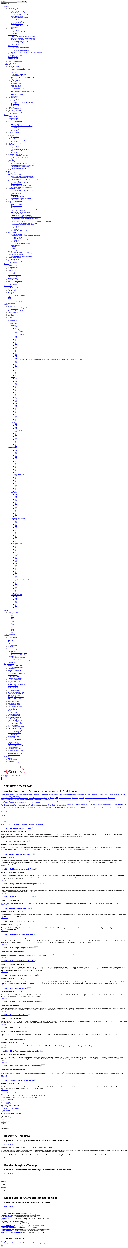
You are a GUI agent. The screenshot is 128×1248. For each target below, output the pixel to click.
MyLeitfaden (11, 314)
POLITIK (14, 493)
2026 (16, 326)
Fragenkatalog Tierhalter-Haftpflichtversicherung (24, 179)
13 (24, 1096)
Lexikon (23, 1243)
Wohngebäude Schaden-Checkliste (20, 661)
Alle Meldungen (5, 1097)
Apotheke (21, 330)
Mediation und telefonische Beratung (21, 215)
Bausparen (10, 268)
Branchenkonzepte (13, 58)
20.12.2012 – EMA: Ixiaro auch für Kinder (16, 897)
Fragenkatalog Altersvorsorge (19, 168)
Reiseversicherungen (13, 259)
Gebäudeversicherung (14, 188)
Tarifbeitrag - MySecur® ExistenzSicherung (23, 39)
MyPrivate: (4, 1221)
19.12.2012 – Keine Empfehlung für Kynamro (17, 948)
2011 (16, 350)
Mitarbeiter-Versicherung (14, 53)
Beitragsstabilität (15, 90)
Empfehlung (11, 761)
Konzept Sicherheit (13, 173)
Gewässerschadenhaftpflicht (15, 693)
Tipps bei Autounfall (16, 204)
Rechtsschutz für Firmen (14, 731)
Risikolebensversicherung (15, 121)
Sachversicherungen (13, 741)
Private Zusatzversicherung (15, 80)
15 (29, 1096)
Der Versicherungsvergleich (15, 665)
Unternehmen (8, 286)
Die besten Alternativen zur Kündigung (22, 126)
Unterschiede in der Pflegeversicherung (22, 102)
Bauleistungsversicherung (15, 201)
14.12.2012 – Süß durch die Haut (13, 1028)
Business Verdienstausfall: (8, 1230)
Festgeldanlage (12, 270)
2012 (16, 348)
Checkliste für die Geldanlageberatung (21, 282)
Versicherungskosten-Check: (9, 1215)
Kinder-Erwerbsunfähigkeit (15, 254)
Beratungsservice (12, 320)
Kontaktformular (12, 759)
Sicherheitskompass (13, 312)
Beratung (6, 304)
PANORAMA (15, 554)
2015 (16, 344)
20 (41, 1096)
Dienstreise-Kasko (13, 57)
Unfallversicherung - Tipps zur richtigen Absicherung (25, 235)
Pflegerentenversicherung (15, 720)
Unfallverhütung (15, 242)
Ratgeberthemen (12, 637)
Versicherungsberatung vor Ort (19, 308)
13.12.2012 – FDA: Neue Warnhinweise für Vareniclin (20, 1051)
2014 (16, 345)
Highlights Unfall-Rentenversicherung (21, 253)
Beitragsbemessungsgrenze (18, 74)
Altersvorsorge (12, 668)
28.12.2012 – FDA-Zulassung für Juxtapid (16, 828)
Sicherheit (7, 171)
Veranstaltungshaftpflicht (14, 748)
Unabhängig (11, 300)
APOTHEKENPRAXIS (18, 518)
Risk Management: (6, 1213)
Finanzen (6, 264)
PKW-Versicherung (13, 725)
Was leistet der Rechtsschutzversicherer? (22, 212)
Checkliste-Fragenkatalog (15, 61)
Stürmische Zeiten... (16, 193)
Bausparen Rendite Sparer (15, 681)
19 (39, 1096)
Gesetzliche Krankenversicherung (20, 69)
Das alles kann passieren (18, 220)
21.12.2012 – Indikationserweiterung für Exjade (18, 869)
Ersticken (13, 248)
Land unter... (14, 195)
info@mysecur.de (21, 776)
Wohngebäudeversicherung (15, 750)
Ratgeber (6, 635)
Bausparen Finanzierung (14, 679)
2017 (16, 341)
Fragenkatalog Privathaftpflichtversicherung (23, 177)
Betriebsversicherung (13, 686)
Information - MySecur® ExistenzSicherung (23, 36)
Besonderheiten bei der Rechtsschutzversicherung (24, 218)
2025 (16, 328)
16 (32, 1096)
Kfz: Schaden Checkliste (18, 657)
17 (34, 1096)
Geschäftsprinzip (12, 292)
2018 (16, 339)
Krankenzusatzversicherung (15, 711)
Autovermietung (12, 276)
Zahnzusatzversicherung (14, 93)
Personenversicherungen (14, 717)
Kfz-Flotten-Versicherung (15, 55)
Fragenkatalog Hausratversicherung (21, 185)
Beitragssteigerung (16, 86)
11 (19, 1096)
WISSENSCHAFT (16, 543)
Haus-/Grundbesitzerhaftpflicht (16, 700)
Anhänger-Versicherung (14, 670)
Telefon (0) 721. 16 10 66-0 (8, 776)
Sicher (9, 297)
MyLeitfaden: (5, 1218)
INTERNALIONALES (17, 474)
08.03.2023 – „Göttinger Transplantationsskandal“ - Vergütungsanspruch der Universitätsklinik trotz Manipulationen (50, 359)
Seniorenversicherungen (14, 257)
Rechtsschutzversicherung (15, 730)
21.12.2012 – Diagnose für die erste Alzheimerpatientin (20, 884)
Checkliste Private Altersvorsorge (20, 166)
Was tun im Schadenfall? (18, 210)
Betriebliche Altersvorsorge (15, 154)
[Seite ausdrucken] (1, 1244)
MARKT (13, 449)
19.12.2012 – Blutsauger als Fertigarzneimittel (17, 934)
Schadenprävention (16, 184)
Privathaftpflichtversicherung (16, 728)
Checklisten (29, 1243)
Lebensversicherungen (14, 714)
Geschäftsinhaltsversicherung (16, 692)
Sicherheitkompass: (6, 1216)
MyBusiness (11, 315)
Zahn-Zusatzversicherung (18, 94)
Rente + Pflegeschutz (13, 132)
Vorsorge (6, 115)
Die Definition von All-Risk (18, 13)
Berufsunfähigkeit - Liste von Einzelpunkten (23, 163)
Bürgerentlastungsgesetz (14, 108)
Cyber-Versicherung (13, 46)
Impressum (9, 1243)
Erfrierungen (14, 250)
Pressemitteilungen (13, 612)
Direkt (9, 298)
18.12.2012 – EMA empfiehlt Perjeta (14, 989)
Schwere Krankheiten (14, 228)
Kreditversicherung (13, 273)
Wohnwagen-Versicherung (15, 753)
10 (17, 1096)
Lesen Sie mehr (8, 1144)
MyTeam (10, 319)
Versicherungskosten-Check (15, 311)
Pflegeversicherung (13, 101)
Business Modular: (6, 1227)
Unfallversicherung (13, 232)
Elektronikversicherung (14, 690)
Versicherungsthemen (13, 323)
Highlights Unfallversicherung (19, 239)
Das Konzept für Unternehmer (19, 295)
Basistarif (13, 72)
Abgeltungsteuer (12, 278)
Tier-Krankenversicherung (15, 744)
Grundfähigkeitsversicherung (16, 697)
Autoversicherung (13, 675)
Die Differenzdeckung (17, 16)
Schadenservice (12, 656)
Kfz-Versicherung (12, 202)
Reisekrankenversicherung (15, 105)
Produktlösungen (37, 1243)
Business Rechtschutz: (7, 1229)
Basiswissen (11, 107)
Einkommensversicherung (15, 689)
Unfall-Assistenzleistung (18, 234)
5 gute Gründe (15, 19)
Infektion (13, 246)
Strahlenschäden (15, 245)
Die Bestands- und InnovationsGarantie (22, 14)
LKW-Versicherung (13, 712)
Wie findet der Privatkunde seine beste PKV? (23, 77)
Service (6, 648)
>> (2, 1094)
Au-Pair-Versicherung (14, 671)
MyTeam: (3, 1223)
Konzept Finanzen (13, 265)
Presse (6, 610)
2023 (16, 336)
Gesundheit (7, 64)
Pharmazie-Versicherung (14, 722)
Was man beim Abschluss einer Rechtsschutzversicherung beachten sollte (31, 221)
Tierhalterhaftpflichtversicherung (17, 745)
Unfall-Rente (11, 251)
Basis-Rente (11, 144)
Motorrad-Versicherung (14, 715)
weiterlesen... (4, 837)
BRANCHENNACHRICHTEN (20, 579)
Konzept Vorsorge (13, 116)
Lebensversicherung (13, 124)
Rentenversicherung (13, 129)
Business (6, 6)
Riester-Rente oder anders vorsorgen (21, 149)
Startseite (3, 1243)
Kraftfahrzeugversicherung (15, 706)
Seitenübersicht (16, 1243)
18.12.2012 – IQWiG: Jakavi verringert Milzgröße (19, 975)
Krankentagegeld (12, 97)
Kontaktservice (12, 662)
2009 (16, 593)
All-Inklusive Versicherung (15, 10)
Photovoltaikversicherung (15, 723)
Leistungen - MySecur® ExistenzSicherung (23, 38)
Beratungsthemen (12, 306)
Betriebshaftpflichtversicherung (16, 684)
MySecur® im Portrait (14, 287)
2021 (16, 362)
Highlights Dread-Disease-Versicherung (22, 231)
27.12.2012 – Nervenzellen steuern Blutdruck (17, 854)
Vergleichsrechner (13, 63)
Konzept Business (13, 8)
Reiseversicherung (13, 734)
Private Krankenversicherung (16, 68)
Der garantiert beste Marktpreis (19, 17)
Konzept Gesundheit (13, 66)
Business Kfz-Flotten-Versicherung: (11, 1232)
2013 (16, 347)
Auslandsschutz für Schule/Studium (17, 673)
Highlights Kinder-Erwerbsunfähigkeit (21, 256)
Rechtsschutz (11, 28)
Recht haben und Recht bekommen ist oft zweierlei (25, 32)
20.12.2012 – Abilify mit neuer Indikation (16, 908)
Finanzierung (11, 272)
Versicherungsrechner (17, 667)
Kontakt (6, 756)
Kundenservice (12, 651)
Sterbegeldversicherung (14, 143)
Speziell (10, 293)
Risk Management (13, 309)
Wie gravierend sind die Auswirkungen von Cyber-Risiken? (27, 52)
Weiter (2, 1115)
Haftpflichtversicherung (14, 174)
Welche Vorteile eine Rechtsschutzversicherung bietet (25, 209)
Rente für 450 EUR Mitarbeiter (19, 157)
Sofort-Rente (11, 135)
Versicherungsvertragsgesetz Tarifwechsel (22, 91)
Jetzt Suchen (4, 1128)
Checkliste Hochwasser (17, 196)
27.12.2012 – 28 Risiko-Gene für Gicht (15, 841)
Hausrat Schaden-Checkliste (19, 659)
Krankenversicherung (14, 709)
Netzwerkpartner (12, 303)
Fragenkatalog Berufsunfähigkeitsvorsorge (22, 165)
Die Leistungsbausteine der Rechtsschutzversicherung (26, 217)
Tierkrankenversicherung (14, 110)
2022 (16, 337)
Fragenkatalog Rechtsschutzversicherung (22, 224)
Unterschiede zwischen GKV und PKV (22, 71)
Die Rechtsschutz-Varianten (18, 213)
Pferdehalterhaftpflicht (14, 719)
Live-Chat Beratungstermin (15, 762)
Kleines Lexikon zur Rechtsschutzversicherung (24, 223)
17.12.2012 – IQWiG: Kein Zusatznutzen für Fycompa (20, 1002)
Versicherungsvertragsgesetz (19, 653)
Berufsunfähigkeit (13, 118)
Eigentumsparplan (13, 279)
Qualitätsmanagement (14, 289)
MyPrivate (10, 317)
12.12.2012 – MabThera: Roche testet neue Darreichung (21, 1066)
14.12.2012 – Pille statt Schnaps (12, 1039)
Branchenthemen (12, 447)
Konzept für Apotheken (17, 60)
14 (27, 1096)
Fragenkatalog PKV (16, 75)
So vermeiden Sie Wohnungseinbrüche (21, 187)
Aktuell (6, 322)
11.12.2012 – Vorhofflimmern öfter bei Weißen (17, 1080)
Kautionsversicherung (14, 704)
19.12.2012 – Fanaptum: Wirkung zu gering (17, 921)
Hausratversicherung (13, 181)
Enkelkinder (11, 160)
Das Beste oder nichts (17, 301)
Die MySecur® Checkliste (18, 237)
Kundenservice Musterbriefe (19, 654)
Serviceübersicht (12, 650)
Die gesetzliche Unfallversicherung (20, 243)
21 (44, 1096)
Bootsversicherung (13, 687)
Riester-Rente (11, 148)
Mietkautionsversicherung (15, 275)
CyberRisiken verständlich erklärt (20, 47)
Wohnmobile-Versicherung (15, 751)
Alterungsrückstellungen (18, 88)
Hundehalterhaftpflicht (14, 703)
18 (37, 1096)
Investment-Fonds (13, 267)
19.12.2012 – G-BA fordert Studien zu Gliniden (18, 961)
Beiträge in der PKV (16, 85)
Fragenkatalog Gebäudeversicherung (21, 198)
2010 (16, 472)
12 (22, 1096)
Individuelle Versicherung (15, 21)
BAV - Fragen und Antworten (19, 155)
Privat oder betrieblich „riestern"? (20, 151)
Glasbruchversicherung (14, 695)
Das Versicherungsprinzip (18, 11)
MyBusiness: (4, 1220)
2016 (16, 342)
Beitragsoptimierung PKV (15, 83)
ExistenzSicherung (13, 35)
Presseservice (11, 634)
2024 (16, 333)
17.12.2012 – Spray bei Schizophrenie (14, 1015)
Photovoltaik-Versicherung (15, 199)
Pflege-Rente (11, 138)
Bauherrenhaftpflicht (13, 676)
